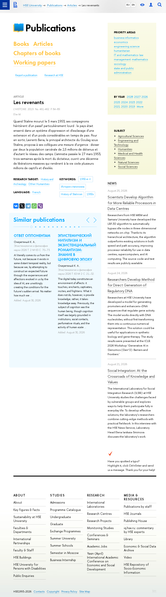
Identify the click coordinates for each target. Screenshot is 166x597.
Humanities (125, 149)
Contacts (39, 591)
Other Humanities (38, 184)
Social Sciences (127, 167)
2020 (124, 106)
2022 (139, 102)
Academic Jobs (97, 546)
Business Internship (63, 560)
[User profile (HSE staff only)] (151, 5)
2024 (124, 102)
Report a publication (26, 75)
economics (121, 42)
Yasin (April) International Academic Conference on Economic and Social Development (102, 561)
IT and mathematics (126, 55)
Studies (57, 495)
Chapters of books (37, 53)
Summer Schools (61, 545)
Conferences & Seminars (97, 537)
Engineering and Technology (126, 142)
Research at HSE (54, 75)
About (19, 495)
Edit (154, 590)
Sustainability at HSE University (27, 519)
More (140, 106)
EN (133, 4)
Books (21, 44)
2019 (132, 106)
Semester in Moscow (64, 553)
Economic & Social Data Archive (140, 548)
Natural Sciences (128, 162)
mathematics (140, 59)
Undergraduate (60, 517)
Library (128, 539)
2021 (117, 106)
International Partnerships (22, 541)
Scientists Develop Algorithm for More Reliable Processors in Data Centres (132, 202)
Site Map (84, 591)
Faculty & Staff (23, 550)
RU (128, 4)
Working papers (34, 62)
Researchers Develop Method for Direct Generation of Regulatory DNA (131, 285)
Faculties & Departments (22, 530)
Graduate (56, 524)
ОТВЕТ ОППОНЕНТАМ (32, 235)
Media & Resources (134, 497)
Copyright (53, 591)
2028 (130, 97)
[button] (31, 227)
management (122, 59)
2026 (145, 97)
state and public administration (124, 70)
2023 (132, 102)
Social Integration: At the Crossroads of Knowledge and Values (131, 376)
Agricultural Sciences (131, 136)
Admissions (57, 502)
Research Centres (99, 514)
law (141, 55)
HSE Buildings (22, 557)
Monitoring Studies (100, 528)
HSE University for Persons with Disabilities (29, 566)
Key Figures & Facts (26, 510)
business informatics (126, 38)
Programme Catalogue (65, 510)
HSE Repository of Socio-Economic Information (136, 568)
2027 (137, 97)
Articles (43, 44)
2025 (117, 102)
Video (128, 557)
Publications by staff (138, 506)
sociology (120, 64)
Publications (50, 27)
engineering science (127, 46)
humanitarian (122, 51)
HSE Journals (132, 514)
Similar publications (39, 219)
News (112, 183)
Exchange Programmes (65, 531)
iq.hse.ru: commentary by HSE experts (139, 530)
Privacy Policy (69, 591)
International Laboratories (96, 504)
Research (96, 495)
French (36, 192)
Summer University (63, 538)
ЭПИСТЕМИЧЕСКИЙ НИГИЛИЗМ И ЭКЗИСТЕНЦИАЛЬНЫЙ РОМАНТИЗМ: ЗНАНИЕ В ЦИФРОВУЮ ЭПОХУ (77, 247)
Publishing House (135, 521)
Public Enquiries (23, 576)
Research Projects (99, 521)
